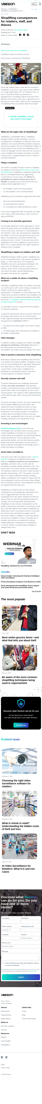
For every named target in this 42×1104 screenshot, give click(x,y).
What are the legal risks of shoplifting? (14, 50)
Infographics (5, 1045)
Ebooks (3, 1037)
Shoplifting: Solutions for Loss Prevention (16, 566)
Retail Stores (5, 1019)
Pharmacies (5, 1011)
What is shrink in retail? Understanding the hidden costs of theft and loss (20, 826)
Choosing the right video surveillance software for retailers (16, 783)
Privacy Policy (5, 1068)
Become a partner (7, 1026)
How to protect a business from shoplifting (15, 58)
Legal (2, 1064)
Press (24, 1011)
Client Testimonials (29, 1019)
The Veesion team (20, 30)
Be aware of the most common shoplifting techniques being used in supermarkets (19, 680)
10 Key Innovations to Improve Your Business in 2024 (21, 582)
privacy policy (33, 971)
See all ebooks (36, 591)
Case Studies (6, 1041)
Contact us (21, 725)
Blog (23, 1015)
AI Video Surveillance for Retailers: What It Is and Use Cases (18, 868)
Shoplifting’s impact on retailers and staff (15, 54)
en (33, 4)
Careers (4, 1030)
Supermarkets (6, 1015)
